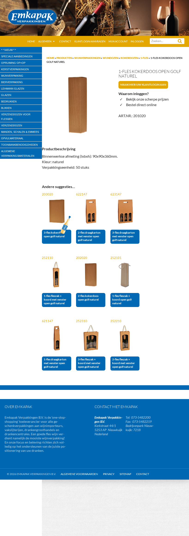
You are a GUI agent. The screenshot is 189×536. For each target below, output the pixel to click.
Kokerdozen (129, 57)
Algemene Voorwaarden (79, 474)
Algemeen (44, 41)
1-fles (144, 57)
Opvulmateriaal (12, 138)
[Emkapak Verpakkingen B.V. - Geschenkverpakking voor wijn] (94, 17)
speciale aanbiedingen (16, 56)
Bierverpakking (12, 82)
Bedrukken (9, 101)
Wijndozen (110, 57)
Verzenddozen (11, 125)
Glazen (6, 95)
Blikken (6, 108)
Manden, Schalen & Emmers (20, 131)
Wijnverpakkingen (87, 57)
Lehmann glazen (12, 88)
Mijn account (118, 41)
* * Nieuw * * (8, 50)
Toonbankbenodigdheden (19, 144)
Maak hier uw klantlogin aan (143, 84)
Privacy (109, 474)
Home (31, 41)
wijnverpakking (12, 75)
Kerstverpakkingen (15, 69)
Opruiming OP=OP (13, 62)
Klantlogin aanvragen (89, 41)
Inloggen (137, 41)
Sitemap (125, 474)
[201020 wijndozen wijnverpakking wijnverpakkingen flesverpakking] (77, 104)
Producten (64, 57)
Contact (65, 41)
